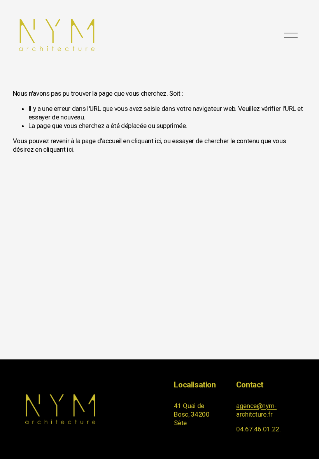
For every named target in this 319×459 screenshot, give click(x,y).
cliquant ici (146, 141)
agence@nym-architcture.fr (256, 410)
